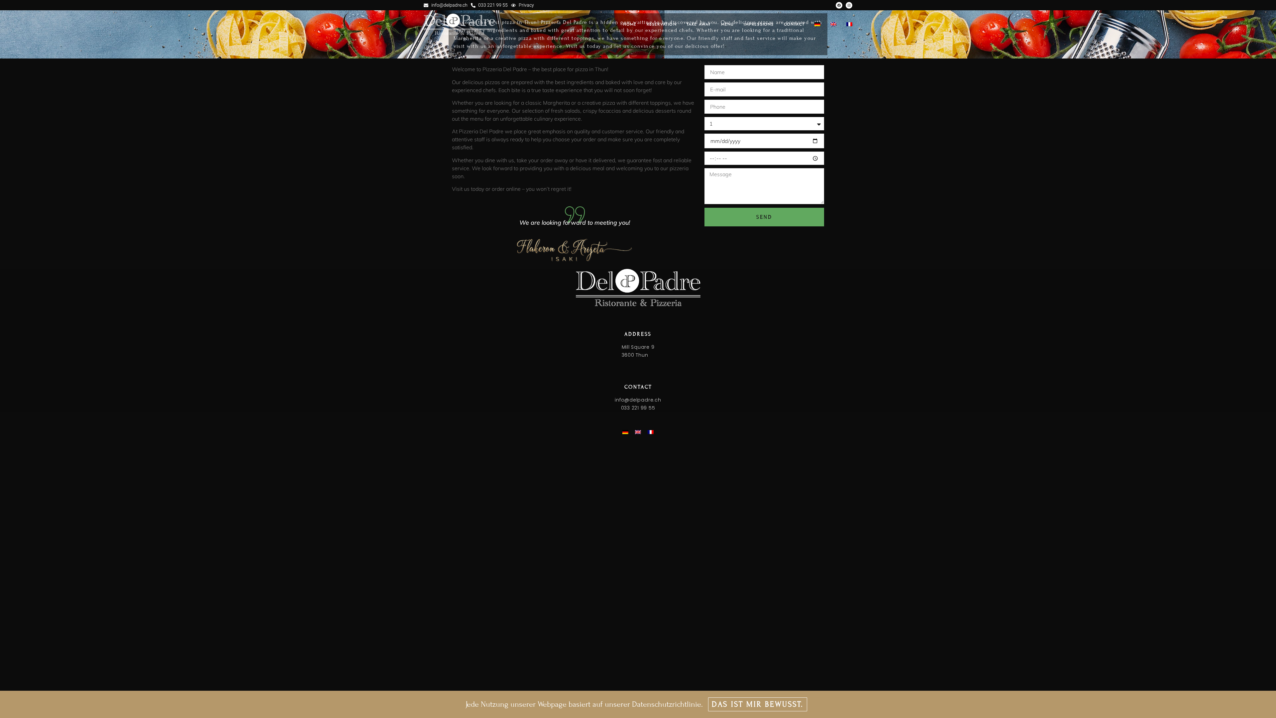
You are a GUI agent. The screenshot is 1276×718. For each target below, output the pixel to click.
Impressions (759, 24)
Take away (699, 24)
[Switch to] (817, 24)
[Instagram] (849, 5)
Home (630, 24)
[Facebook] (839, 5)
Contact (794, 24)
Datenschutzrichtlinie (666, 704)
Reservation (662, 24)
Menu (727, 24)
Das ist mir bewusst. (757, 704)
